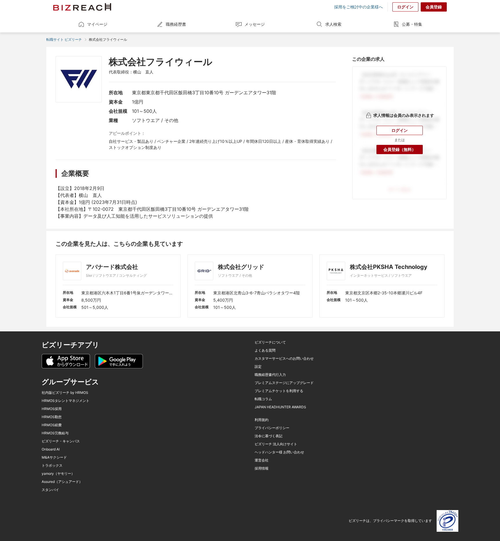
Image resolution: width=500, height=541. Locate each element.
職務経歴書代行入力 (270, 374)
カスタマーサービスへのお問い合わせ (284, 358)
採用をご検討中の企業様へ (358, 7)
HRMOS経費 (52, 425)
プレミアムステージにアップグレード (284, 383)
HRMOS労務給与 (55, 433)
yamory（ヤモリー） (58, 473)
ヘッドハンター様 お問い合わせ (279, 452)
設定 (258, 366)
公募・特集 (412, 24)
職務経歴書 (176, 24)
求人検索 (333, 24)
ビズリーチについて (270, 342)
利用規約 (262, 420)
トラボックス (52, 465)
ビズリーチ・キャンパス (61, 441)
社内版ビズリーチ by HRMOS (65, 392)
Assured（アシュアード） (62, 481)
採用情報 (262, 468)
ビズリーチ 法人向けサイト (276, 444)
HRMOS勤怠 (52, 417)
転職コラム (263, 399)
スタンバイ (50, 490)
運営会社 (262, 460)
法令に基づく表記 (268, 436)
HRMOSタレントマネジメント (65, 400)
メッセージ (255, 24)
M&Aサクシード (54, 457)
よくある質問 (265, 350)
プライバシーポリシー (272, 428)
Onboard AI (51, 449)
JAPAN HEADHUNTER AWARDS (280, 407)
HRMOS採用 (52, 409)
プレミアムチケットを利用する (279, 391)
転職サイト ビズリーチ (64, 39)
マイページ (97, 24)
